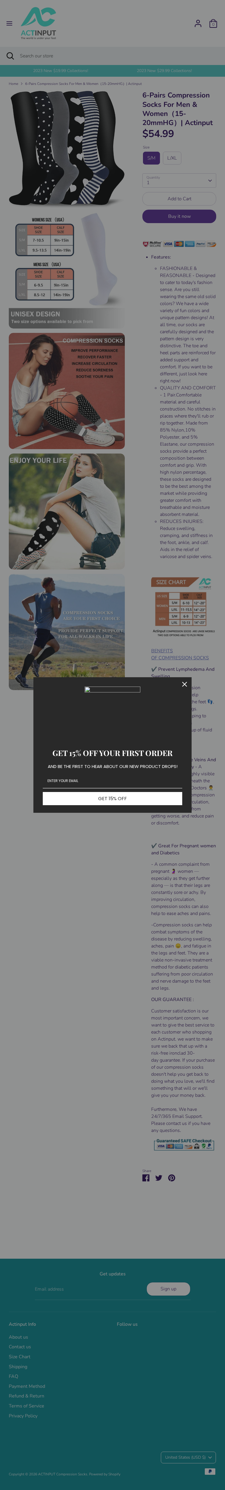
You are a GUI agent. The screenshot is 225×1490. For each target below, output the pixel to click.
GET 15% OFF (112, 798)
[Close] (185, 684)
